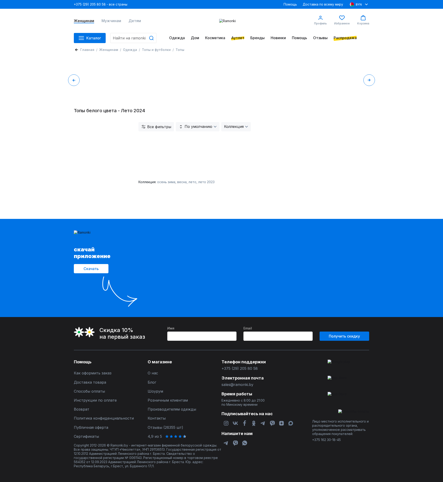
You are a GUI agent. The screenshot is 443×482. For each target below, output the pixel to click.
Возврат (81, 409)
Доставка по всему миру (323, 4)
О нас (153, 373)
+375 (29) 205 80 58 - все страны (100, 4)
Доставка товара (90, 382)
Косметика (215, 38)
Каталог (93, 38)
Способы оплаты (89, 391)
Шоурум (155, 391)
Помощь (290, 4)
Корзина (363, 23)
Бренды (257, 38)
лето (192, 182)
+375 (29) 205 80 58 (240, 368)
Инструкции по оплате (95, 400)
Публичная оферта (91, 427)
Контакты (157, 418)
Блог (152, 382)
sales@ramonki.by (237, 384)
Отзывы (320, 38)
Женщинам (84, 21)
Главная (87, 50)
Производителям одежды (172, 409)
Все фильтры (159, 126)
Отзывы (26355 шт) (165, 427)
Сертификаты (86, 436)
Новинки (278, 38)
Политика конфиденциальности (104, 418)
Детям (135, 21)
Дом (195, 38)
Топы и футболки (156, 50)
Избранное (342, 23)
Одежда (177, 38)
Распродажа (345, 38)
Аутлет (237, 38)
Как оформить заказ (92, 373)
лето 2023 (206, 182)
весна (182, 182)
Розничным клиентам (168, 400)
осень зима (166, 182)
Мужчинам (111, 21)
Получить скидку (344, 336)
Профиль (320, 23)
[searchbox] (133, 38)
